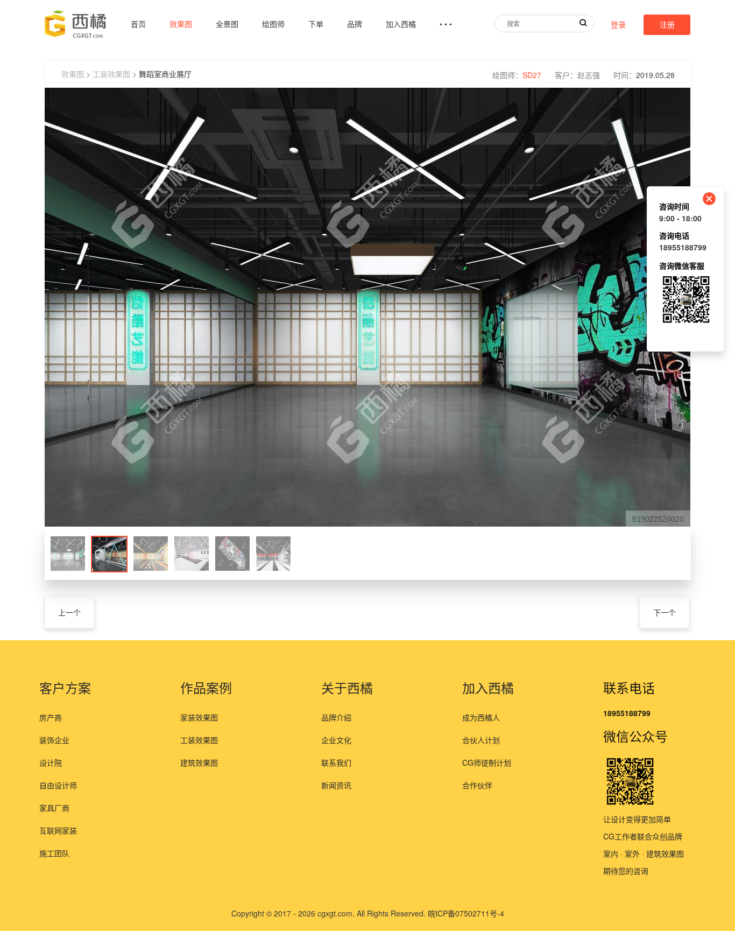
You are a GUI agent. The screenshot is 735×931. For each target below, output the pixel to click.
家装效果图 (199, 717)
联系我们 (336, 762)
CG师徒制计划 (486, 762)
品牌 (354, 23)
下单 (315, 23)
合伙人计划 (481, 739)
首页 (138, 23)
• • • (446, 23)
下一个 (664, 612)
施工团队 (54, 853)
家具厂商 (54, 807)
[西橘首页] (76, 24)
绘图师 (273, 23)
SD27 (531, 74)
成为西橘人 (481, 717)
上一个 (69, 612)
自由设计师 (58, 785)
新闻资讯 (336, 785)
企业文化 (336, 739)
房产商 (50, 717)
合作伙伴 (477, 785)
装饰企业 (54, 739)
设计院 (50, 762)
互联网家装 (58, 830)
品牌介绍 (336, 717)
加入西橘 (401, 23)
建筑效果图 (199, 762)
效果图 (180, 23)
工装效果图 (111, 73)
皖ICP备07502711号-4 (466, 913)
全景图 (227, 23)
